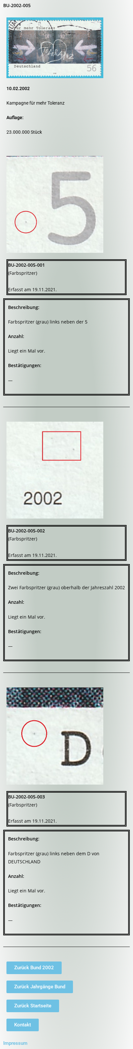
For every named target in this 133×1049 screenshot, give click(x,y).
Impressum (15, 1043)
